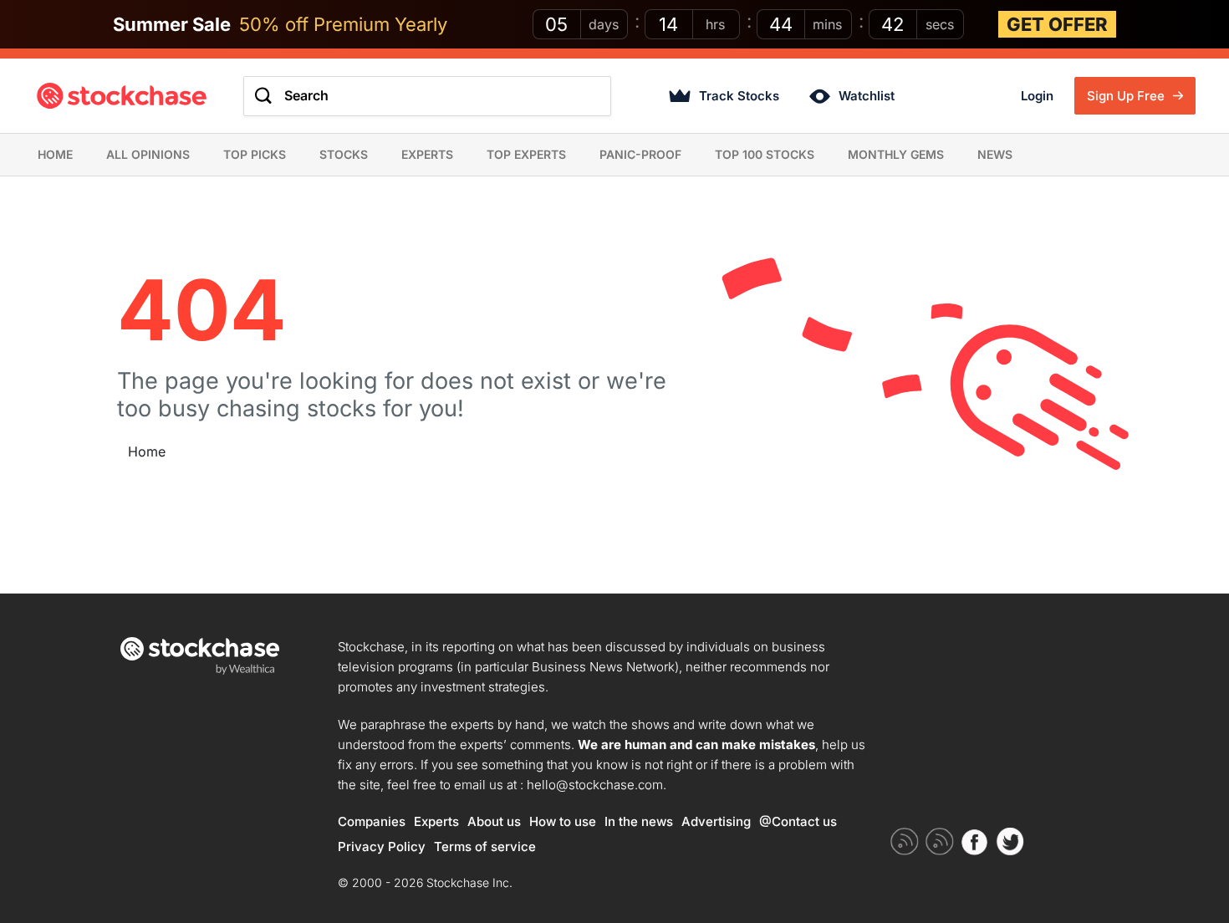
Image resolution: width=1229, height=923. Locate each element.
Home (55, 154)
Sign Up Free (1127, 96)
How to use (562, 821)
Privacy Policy (382, 846)
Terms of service (485, 846)
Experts (427, 154)
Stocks (343, 154)
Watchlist (867, 96)
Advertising (716, 821)
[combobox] (427, 96)
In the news (638, 821)
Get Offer (1057, 24)
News (994, 154)
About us (494, 821)
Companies (371, 821)
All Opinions (148, 154)
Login (1037, 96)
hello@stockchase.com (595, 785)
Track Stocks (739, 96)
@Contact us (798, 821)
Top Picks (254, 154)
